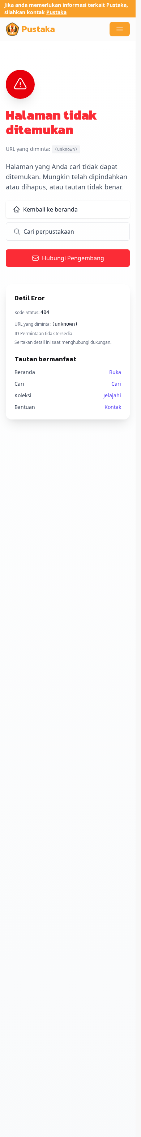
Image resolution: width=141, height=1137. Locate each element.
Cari (116, 383)
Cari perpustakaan (49, 232)
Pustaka (56, 12)
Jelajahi (112, 395)
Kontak (112, 406)
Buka (115, 372)
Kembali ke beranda (50, 209)
